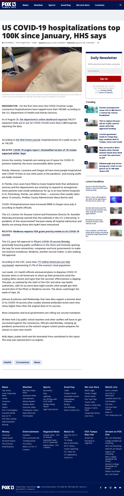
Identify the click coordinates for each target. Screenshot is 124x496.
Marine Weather (29, 401)
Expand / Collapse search (120, 5)
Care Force (89, 416)
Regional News (51, 431)
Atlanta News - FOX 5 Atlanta (51, 446)
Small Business (8, 446)
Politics (5, 407)
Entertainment (31, 431)
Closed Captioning (71, 449)
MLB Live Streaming (113, 446)
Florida (4, 398)
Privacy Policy (106, 90)
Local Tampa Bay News (9, 394)
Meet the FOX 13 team (70, 436)
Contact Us (68, 457)
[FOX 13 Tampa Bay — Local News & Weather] (10, 5)
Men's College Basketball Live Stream (111, 459)
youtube (115, 488)
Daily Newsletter (8, 422)
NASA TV (108, 412)
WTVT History (69, 446)
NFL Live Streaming (113, 438)
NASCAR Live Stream (113, 449)
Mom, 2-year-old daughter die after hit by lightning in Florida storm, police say (96, 199)
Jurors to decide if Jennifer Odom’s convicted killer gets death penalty (97, 188)
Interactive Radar (29, 395)
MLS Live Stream (112, 474)
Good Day (69, 387)
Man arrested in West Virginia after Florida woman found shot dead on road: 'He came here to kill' (110, 152)
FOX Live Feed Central (110, 408)
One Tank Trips (91, 399)
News (37, 362)
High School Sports (50, 409)
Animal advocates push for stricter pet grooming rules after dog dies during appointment (96, 211)
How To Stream (111, 390)
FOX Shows (27, 444)
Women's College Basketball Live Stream (112, 466)
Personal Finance (8, 441)
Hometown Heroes (71, 396)
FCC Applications (70, 454)
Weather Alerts (28, 404)
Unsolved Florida (8, 413)
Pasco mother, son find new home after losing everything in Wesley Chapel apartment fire (97, 233)
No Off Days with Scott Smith (50, 400)
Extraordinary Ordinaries (69, 400)
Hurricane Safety (29, 407)
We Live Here (92, 387)
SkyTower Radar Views (29, 391)
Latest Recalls (7, 438)
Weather (27, 387)
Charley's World (70, 393)
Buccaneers (47, 390)
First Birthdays (69, 407)
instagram (110, 488)
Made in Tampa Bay (93, 405)
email (120, 488)
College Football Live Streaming (113, 442)
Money (5, 431)
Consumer (6, 401)
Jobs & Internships (71, 443)
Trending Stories (29, 441)
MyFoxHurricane (29, 413)
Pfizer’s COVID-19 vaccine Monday (52, 241)
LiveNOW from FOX (113, 398)
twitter (106, 488)
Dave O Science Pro (72, 410)
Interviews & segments (89, 442)
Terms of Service (105, 92)
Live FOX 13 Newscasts (110, 394)
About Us (69, 431)
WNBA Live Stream (112, 471)
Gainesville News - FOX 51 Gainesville (50, 441)
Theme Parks (90, 402)
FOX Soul (108, 404)
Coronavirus (22, 362)
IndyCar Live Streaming (110, 453)
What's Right (89, 390)
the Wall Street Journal (28, 139)
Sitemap (5, 424)
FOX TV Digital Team (23, 43)
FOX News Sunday (9, 419)
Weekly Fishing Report (49, 405)
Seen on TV (6, 416)
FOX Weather (28, 416)
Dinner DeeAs (90, 396)
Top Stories (6, 390)
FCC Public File (69, 452)
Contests (26, 449)
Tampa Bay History (92, 413)
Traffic (66, 390)
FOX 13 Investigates (10, 410)
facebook (101, 488)
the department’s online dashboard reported (44, 119)
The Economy (7, 444)
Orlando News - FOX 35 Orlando (51, 436)
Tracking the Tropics (31, 410)
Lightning (46, 396)
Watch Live (111, 387)
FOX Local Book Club (31, 438)
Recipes (67, 404)
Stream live (89, 438)
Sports (46, 387)
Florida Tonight (91, 393)
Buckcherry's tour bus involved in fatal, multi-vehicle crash (95, 222)
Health (34, 43)
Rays (45, 393)
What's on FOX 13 (30, 446)
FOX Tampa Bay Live (113, 415)
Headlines (26, 435)
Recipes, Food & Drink (91, 409)
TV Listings (68, 440)
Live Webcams (28, 398)
